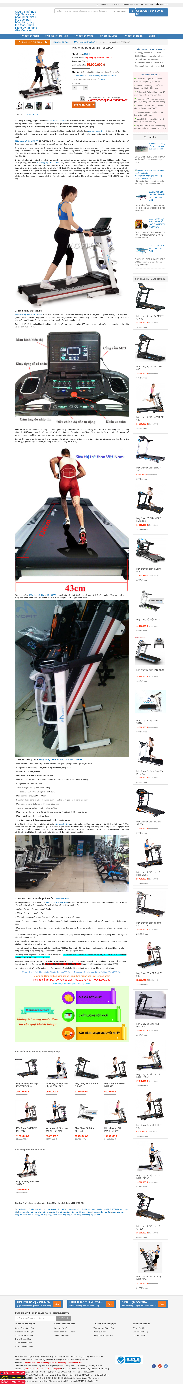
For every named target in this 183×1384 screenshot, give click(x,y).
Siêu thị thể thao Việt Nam (57, 121)
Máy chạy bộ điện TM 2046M (150, 670)
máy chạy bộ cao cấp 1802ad (54, 1209)
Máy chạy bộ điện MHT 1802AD (105, 1209)
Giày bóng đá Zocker (133, 36)
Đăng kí (63, 1318)
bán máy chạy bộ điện (101, 1212)
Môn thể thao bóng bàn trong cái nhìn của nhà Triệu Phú (157, 146)
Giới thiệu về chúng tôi (24, 1332)
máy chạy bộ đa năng (72, 1215)
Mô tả (19, 114)
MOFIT (87, 54)
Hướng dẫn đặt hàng (24, 1346)
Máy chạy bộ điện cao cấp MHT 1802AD (61, 759)
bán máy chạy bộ (25, 1212)
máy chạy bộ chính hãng (80, 1212)
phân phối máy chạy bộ (33, 1215)
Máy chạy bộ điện (62, 824)
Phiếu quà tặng (100, 1332)
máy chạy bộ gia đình (96, 131)
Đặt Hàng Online (84, 104)
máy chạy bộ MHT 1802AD (48, 163)
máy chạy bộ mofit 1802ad (79, 1209)
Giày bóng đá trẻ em (29, 36)
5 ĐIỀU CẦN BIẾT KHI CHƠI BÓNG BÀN (156, 248)
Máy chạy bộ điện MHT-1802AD (28, 315)
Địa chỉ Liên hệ (60, 1328)
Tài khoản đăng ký (140, 1328)
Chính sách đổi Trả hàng (64, 1332)
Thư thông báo (139, 1335)
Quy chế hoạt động (23, 1339)
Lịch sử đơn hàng (140, 1332)
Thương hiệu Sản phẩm (104, 1328)
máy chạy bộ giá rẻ (42, 1212)
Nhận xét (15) (32, 114)
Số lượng (76, 83)
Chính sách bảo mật (23, 1343)
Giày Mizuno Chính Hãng (97, 1369)
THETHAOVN (61, 898)
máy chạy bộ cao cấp (60, 1212)
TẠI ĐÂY (103, 79)
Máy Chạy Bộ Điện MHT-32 (149, 619)
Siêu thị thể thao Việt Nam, (73, 1369)
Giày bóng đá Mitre (108, 36)
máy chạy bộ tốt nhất (53, 1215)
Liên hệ (152, 36)
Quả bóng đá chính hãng (56, 36)
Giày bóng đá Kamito (83, 36)
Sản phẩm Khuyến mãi (103, 1335)
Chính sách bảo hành (24, 1335)
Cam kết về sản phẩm (24, 1328)
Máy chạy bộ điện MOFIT (26, 141)
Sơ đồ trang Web (61, 1335)
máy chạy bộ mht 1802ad (30, 1209)
